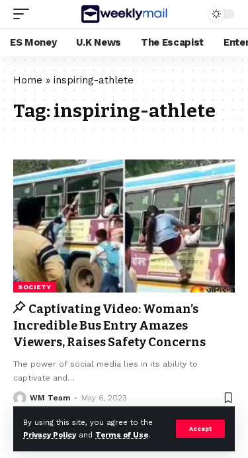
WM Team (50, 397)
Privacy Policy (49, 435)
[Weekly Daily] (124, 14)
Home (27, 80)
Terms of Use (121, 435)
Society (35, 287)
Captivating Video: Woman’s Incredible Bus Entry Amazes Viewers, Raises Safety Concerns (109, 325)
